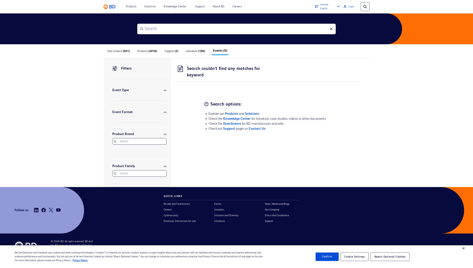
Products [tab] (147, 51)
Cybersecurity (171, 215)
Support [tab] (171, 51)
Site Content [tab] (118, 51)
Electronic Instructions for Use (180, 221)
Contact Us (257, 128)
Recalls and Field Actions (177, 204)
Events (217, 204)
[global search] (365, 6)
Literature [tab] (195, 51)
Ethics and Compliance (277, 215)
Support (229, 128)
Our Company (272, 209)
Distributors (232, 123)
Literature (219, 221)
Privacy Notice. (80, 260)
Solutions (252, 113)
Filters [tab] (126, 68)
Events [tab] (220, 50)
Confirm (327, 256)
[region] (236, 256)
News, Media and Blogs (277, 204)
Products (231, 113)
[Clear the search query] (331, 29)
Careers (168, 209)
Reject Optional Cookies (390, 256)
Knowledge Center (237, 118)
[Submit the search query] (142, 29)
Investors (219, 209)
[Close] (463, 248)
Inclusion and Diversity (226, 215)
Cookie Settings (354, 256)
